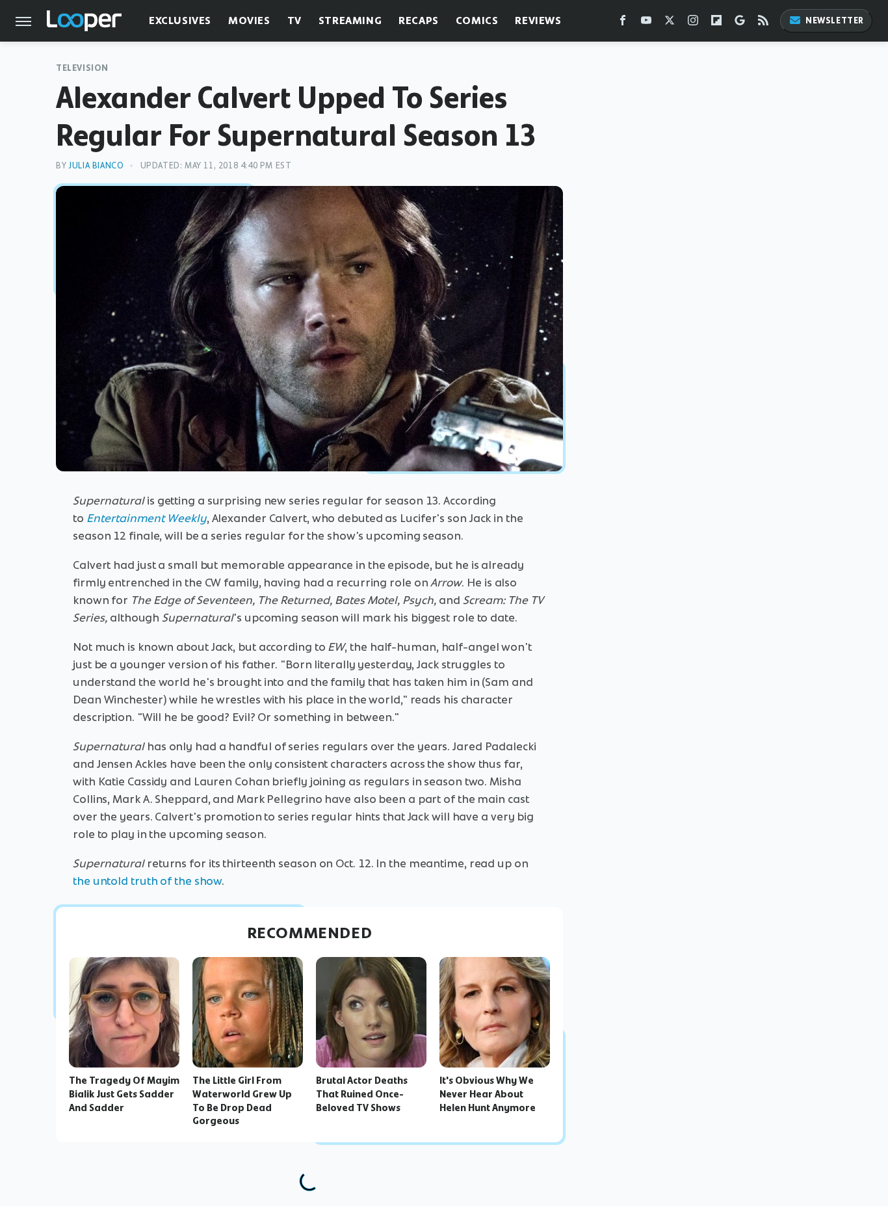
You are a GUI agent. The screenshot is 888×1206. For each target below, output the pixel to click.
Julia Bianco (96, 165)
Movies (249, 20)
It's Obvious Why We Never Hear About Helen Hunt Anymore (487, 1094)
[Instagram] (692, 23)
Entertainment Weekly (146, 518)
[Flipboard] (716, 23)
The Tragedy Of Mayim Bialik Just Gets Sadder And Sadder (124, 1094)
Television (82, 68)
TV (294, 20)
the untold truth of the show (147, 881)
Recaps (418, 20)
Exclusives (180, 20)
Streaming (350, 20)
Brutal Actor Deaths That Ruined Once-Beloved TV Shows (362, 1094)
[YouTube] (646, 23)
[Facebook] (622, 23)
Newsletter (834, 20)
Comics (477, 20)
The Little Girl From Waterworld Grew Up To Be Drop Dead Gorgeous (242, 1100)
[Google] (739, 23)
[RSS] (763, 23)
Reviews (538, 20)
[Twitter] (669, 23)
